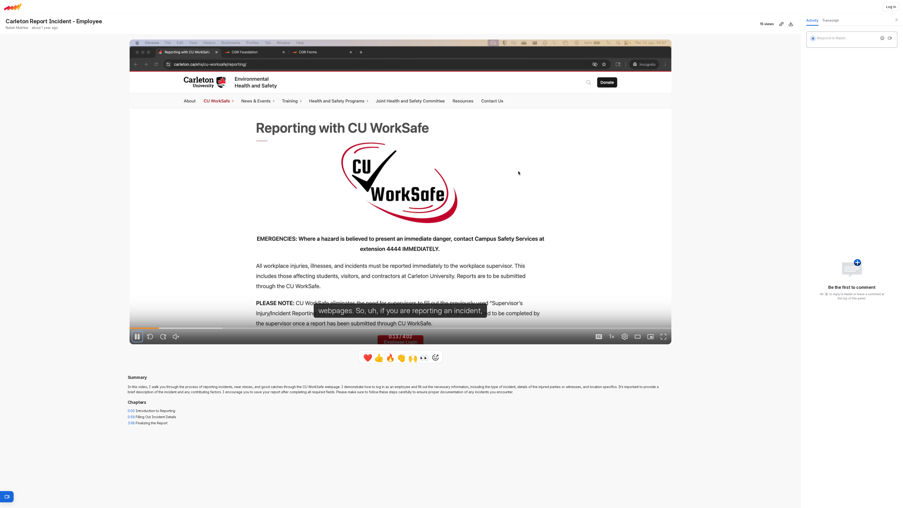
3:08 (131, 425)
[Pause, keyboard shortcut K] (137, 336)
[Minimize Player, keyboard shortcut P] (651, 336)
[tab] (812, 22)
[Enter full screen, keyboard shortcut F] (663, 336)
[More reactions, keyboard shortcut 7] (413, 357)
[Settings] (625, 336)
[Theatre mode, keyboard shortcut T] (638, 336)
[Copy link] (781, 24)
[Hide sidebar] (896, 20)
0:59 (131, 419)
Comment (449, 357)
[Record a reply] (890, 38)
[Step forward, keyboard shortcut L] (163, 336)
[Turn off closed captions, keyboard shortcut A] (599, 336)
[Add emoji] (882, 38)
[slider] (400, 328)
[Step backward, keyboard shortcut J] (150, 336)
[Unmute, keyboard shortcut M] (176, 336)
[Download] (791, 24)
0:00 (131, 413)
